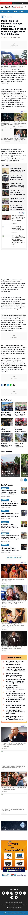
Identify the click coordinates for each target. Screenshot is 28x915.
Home (3, 11)
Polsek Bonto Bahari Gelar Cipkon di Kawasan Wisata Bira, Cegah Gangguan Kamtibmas (17, 192)
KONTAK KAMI (10, 908)
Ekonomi (21, 11)
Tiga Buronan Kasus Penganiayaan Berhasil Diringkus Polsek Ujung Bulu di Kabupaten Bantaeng (17, 185)
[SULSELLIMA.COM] (14, 7)
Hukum (15, 11)
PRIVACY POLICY (6, 905)
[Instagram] (11, 893)
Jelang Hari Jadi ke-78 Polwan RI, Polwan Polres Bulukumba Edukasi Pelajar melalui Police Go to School (17, 200)
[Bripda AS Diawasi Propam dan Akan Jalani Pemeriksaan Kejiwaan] (5, 171)
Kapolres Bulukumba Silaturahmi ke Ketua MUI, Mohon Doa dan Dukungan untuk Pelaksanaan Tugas (16, 207)
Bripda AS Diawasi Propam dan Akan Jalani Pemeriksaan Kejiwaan (17, 170)
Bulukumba (5, 488)
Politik (8, 11)
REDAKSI (8, 902)
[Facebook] (2, 385)
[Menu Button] (2, 7)
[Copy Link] (14, 385)
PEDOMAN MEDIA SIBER (16, 902)
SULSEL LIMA (10, 913)
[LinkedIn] (11, 897)
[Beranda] (2, 16)
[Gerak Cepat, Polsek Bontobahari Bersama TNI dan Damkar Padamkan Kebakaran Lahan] (21, 437)
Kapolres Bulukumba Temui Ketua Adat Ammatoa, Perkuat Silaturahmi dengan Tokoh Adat (16, 177)
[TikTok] (24, 893)
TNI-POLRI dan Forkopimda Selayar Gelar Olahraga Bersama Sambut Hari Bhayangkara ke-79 (10, 473)
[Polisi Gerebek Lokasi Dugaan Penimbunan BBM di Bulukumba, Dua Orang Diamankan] (7, 406)
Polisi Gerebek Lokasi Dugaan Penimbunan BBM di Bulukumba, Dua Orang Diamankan (7, 414)
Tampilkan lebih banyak (14, 557)
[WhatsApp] (11, 385)
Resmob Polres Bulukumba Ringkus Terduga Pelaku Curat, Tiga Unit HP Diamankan (21, 429)
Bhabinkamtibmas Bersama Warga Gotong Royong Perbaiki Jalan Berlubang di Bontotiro (10, 537)
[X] (5, 385)
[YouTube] (16, 893)
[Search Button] (25, 7)
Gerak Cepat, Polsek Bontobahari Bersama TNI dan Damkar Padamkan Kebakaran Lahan (20, 445)
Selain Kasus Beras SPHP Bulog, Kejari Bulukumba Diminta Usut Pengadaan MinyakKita (15, 699)
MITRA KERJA (18, 908)
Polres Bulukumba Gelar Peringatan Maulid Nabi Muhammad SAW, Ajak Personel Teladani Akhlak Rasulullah (9, 492)
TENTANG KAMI (22, 905)
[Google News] (20, 893)
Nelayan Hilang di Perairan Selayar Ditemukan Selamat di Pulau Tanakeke (15, 711)
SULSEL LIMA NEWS (20, 913)
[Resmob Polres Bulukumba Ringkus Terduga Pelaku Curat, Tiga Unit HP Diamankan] (21, 422)
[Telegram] (8, 385)
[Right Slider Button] (26, 11)
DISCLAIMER (14, 905)
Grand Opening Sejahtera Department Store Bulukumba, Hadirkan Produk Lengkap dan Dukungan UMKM (15, 669)
